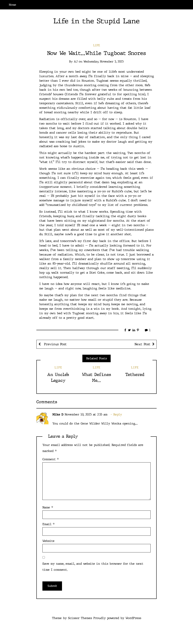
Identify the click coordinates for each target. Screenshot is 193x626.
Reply (117, 414)
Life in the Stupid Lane (96, 21)
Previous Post (55, 344)
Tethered (134, 374)
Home (12, 4)
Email (48, 524)
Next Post (142, 344)
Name (47, 507)
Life (96, 45)
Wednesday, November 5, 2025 (103, 61)
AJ (76, 61)
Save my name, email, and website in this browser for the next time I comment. (92, 567)
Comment (50, 459)
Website (48, 541)
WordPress (133, 618)
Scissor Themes (80, 618)
